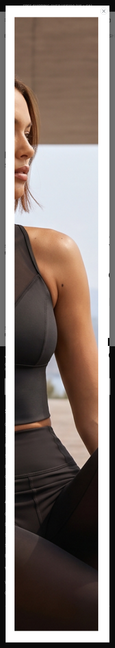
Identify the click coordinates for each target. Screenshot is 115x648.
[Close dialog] (103, 11)
